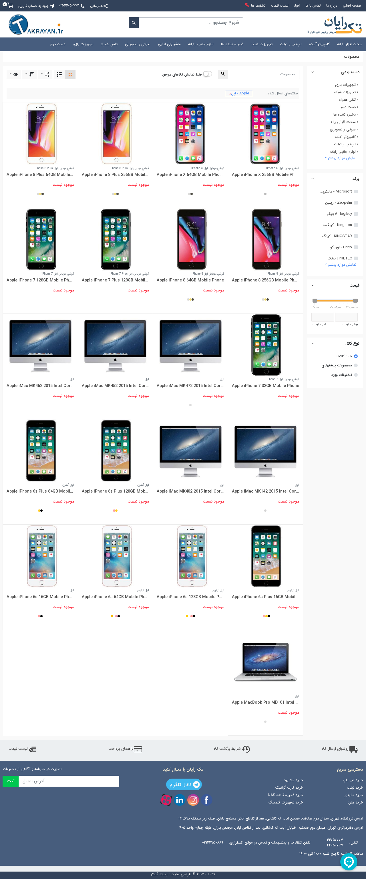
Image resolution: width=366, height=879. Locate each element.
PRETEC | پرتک (340, 258)
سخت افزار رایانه (349, 44)
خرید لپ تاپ (353, 780)
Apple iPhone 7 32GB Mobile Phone (265, 386)
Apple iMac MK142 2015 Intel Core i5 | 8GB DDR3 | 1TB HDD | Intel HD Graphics (265, 491)
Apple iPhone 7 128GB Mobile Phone (40, 280)
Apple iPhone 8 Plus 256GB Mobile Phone (115, 175)
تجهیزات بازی (83, 44)
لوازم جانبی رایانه (201, 44)
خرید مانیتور (353, 795)
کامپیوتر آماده (319, 44)
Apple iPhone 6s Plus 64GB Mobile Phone (40, 491)
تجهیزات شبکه (261, 44)
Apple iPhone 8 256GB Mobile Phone (265, 280)
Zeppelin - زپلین (338, 203)
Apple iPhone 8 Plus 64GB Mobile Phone (40, 175)
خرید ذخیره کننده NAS (285, 795)
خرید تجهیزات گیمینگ (285, 802)
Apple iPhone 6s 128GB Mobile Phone (190, 597)
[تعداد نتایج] (14, 74)
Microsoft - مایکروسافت (335, 192)
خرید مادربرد (293, 780)
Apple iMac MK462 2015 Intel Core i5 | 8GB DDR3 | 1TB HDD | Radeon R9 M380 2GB (40, 386)
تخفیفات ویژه (341, 375)
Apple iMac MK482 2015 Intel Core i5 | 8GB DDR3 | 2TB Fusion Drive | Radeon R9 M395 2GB (190, 491)
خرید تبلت (355, 788)
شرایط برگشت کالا (227, 749)
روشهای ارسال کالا (335, 749)
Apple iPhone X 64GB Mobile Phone (190, 175)
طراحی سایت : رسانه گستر (171, 874)
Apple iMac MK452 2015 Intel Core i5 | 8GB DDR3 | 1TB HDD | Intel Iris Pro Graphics (115, 386)
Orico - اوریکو (341, 247)
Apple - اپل (239, 93)
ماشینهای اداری (169, 44)
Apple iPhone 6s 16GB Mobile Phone (40, 597)
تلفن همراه (109, 44)
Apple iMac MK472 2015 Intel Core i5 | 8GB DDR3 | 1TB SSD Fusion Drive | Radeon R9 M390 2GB (190, 386)
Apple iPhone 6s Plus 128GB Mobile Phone (115, 491)
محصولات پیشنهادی (337, 365)
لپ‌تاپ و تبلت (291, 44)
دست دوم (57, 44)
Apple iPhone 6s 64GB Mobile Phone (115, 597)
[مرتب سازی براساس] (45, 74)
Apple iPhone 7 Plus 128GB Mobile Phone (115, 280)
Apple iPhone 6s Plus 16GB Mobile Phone (265, 597)
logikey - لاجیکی (338, 214)
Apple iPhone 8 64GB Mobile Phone (190, 280)
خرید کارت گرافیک (289, 788)
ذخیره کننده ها (232, 44)
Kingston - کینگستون (335, 225)
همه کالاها (344, 356)
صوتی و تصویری (137, 44)
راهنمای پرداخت (120, 749)
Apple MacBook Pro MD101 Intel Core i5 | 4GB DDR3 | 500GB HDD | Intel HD (265, 702)
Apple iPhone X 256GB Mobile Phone (265, 175)
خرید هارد (355, 802)
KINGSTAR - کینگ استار (335, 236)
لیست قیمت (18, 749)
